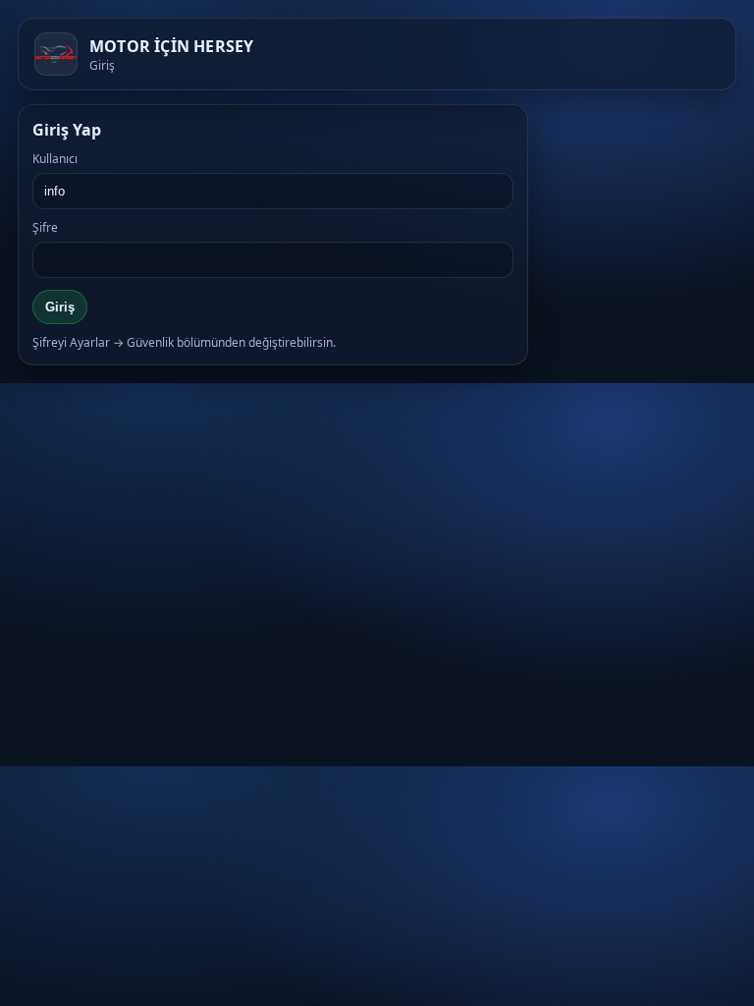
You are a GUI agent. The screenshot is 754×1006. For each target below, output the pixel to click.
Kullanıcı (55, 158)
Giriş (60, 307)
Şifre (45, 227)
